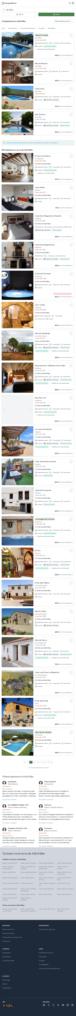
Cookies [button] (42, 961)
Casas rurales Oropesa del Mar (46, 873)
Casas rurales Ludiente (28, 894)
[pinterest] (67, 1006)
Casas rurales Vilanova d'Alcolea (28, 867)
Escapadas (6, 953)
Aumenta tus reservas (47, 929)
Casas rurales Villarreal (46, 889)
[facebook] (44, 1006)
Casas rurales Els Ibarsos (29, 863)
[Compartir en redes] (70, 3)
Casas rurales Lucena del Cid (47, 884)
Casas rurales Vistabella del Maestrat (28, 890)
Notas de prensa (8, 933)
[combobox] (38, 10)
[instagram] (49, 1006)
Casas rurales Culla (27, 883)
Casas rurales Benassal (9, 889)
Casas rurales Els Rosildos (62, 867)
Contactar (6, 941)
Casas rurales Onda (45, 894)
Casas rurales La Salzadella (26, 899)
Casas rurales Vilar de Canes (64, 879)
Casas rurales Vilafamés (46, 863)
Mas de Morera (7, 789)
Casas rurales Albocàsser (10, 883)
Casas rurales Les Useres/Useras (8, 867)
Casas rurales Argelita (9, 894)
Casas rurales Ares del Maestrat (9, 899)
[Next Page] (48, 762)
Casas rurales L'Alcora (28, 878)
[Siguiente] (30, 45)
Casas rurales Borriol (9, 872)
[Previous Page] (27, 762)
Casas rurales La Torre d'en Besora (64, 873)
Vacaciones (6, 957)
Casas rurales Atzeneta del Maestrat (46, 867)
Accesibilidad (43, 965)
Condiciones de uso (46, 953)
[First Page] (24, 762)
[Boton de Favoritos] (71, 35)
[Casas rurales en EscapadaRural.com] (9, 3)
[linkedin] (72, 1006)
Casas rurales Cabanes (64, 863)
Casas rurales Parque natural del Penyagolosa (28, 910)
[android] (8, 1005)
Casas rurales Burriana (64, 894)
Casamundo (6, 988)
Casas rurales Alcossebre (65, 889)
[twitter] (53, 1006)
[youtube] (63, 1006)
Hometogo (6, 980)
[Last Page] (51, 762)
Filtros (21, 14)
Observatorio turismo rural (12, 937)
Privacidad (42, 957)
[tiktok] (58, 1006)
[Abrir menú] (73, 3)
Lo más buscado (8, 961)
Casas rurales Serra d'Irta (47, 909)
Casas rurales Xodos (63, 883)
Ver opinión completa (9, 799)
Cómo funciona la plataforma (49, 968)
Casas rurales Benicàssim (29, 872)
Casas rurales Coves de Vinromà (46, 879)
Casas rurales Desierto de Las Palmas (9, 910)
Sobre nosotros (8, 929)
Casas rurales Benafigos (10, 878)
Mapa (58, 14)
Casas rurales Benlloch (9, 863)
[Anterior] (4, 45)
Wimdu (4, 984)
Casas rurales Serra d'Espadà (63, 910)
